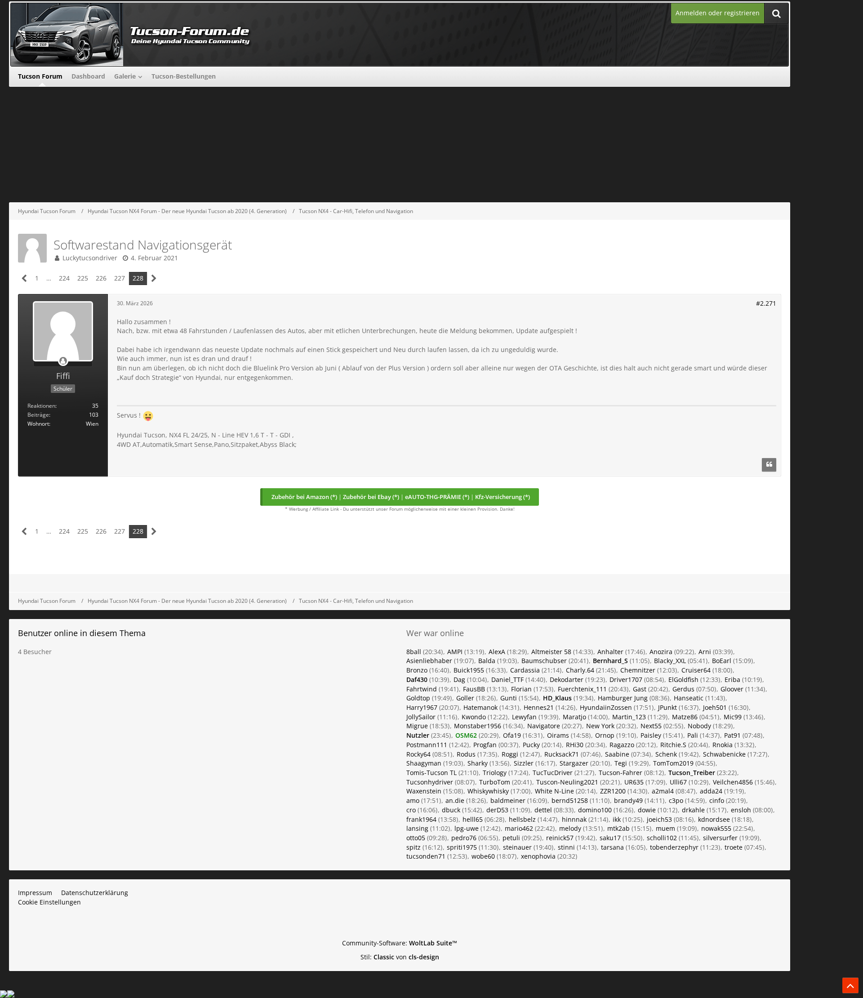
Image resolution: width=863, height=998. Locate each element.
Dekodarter (566, 679)
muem (665, 828)
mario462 (519, 828)
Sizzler (524, 763)
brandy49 (628, 800)
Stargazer (574, 763)
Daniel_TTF (507, 679)
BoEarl (721, 660)
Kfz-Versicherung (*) (502, 497)
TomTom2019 (673, 763)
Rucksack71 (561, 754)
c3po (676, 800)
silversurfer (720, 837)
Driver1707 (625, 679)
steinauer (517, 847)
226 (101, 278)
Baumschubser (544, 660)
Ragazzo (621, 744)
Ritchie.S (673, 744)
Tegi (620, 763)
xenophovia (538, 856)
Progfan (485, 744)
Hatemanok (480, 707)
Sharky (477, 763)
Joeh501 (715, 707)
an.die (454, 800)
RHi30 (574, 744)
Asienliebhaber (429, 660)
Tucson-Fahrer (620, 772)
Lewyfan (524, 717)
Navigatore (543, 726)
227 (119, 278)
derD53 (497, 810)
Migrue (417, 726)
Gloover (732, 689)
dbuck (451, 810)
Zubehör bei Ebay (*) (371, 497)
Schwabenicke (724, 754)
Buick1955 (469, 670)
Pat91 (732, 735)
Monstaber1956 (477, 726)
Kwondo (474, 717)
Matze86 (685, 717)
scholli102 (662, 837)
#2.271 (766, 303)
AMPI (455, 651)
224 (64, 278)
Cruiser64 (696, 670)
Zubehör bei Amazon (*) (304, 497)
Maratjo (574, 717)
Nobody (699, 726)
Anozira (660, 651)
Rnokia (722, 744)
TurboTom (494, 782)
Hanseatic (688, 698)
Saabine (617, 754)
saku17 (610, 837)
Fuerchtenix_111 (582, 689)
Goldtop (418, 698)
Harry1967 (421, 707)
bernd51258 (570, 800)
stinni (566, 847)
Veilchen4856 (733, 782)
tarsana (612, 847)
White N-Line (554, 791)
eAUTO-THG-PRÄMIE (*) (437, 497)
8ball (413, 651)
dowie (647, 810)
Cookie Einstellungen (49, 902)
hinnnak (574, 819)
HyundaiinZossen (606, 707)
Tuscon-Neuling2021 (567, 782)
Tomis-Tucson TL (431, 772)
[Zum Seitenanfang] (850, 985)
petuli (511, 837)
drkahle (693, 810)
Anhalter (610, 651)
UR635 (634, 782)
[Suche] (776, 13)
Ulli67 (678, 782)
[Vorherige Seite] (24, 278)
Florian (521, 689)
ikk (617, 819)
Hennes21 (539, 707)
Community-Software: (399, 943)
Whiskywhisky (488, 791)
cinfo (716, 800)
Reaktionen (41, 406)
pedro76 (463, 837)
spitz (413, 847)
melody (570, 828)
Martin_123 (629, 717)
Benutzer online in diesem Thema (82, 633)
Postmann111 (426, 744)
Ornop (604, 735)
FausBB (474, 689)
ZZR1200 (613, 791)
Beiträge (38, 415)
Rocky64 (418, 754)
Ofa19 (512, 735)
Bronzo (416, 670)
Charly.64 (580, 670)
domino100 (595, 810)
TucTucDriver (553, 772)
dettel (543, 810)
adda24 (711, 791)
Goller (465, 698)
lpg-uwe (466, 828)
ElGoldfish (683, 679)
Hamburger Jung (623, 698)
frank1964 (421, 819)
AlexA (497, 651)
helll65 (473, 819)
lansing (417, 828)
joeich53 (659, 819)
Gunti (508, 698)
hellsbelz (522, 819)
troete (734, 847)
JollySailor (421, 717)
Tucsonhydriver (429, 782)
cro (411, 810)
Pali (692, 735)
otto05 (415, 837)
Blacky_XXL (670, 660)
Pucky (531, 744)
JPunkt (667, 707)
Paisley (651, 735)
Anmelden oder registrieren (718, 13)
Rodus (466, 754)
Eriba (732, 679)
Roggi (510, 754)
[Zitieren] (769, 465)
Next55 (651, 726)
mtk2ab (618, 828)
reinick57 (560, 837)
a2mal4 (663, 791)
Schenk (666, 754)
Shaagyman (423, 763)
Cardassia (525, 670)
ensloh (741, 810)
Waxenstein (423, 791)
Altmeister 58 (551, 651)
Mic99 (733, 717)
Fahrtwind (421, 689)
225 (82, 278)
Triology (495, 772)
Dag (459, 679)
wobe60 (483, 856)
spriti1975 (462, 847)
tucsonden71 (425, 856)
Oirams (558, 735)
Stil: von (399, 957)
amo (412, 800)
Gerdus (683, 689)
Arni (704, 651)
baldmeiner (507, 800)
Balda (486, 660)
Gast (639, 689)
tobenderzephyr (674, 847)
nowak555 (716, 828)
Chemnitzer (637, 670)
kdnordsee (714, 819)
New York (600, 726)
